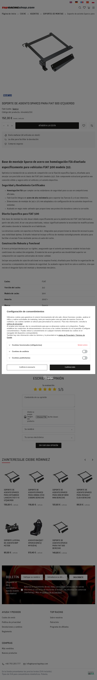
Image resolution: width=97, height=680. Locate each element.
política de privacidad (14, 324)
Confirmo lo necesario (27, 367)
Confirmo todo (70, 367)
